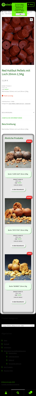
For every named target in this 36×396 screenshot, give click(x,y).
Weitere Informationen (20, 11)
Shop (9, 11)
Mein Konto (6, 393)
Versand (6, 89)
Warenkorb (27, 391)
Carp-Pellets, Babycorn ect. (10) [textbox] (17, 326)
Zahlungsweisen (14, 356)
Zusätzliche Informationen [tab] (12, 118)
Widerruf (11, 360)
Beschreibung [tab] (7, 112)
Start (5, 11)
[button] (31, 19)
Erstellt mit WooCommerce (10, 384)
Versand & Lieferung (15, 364)
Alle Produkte (8, 367)
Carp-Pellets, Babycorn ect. (16, 103)
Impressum (7, 347)
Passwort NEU (8, 371)
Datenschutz (13, 353)
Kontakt (6, 344)
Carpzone (27, 103)
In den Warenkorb (18, 189)
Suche (18, 393)
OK (20, 14)
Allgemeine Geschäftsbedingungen (15, 351)
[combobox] (18, 325)
